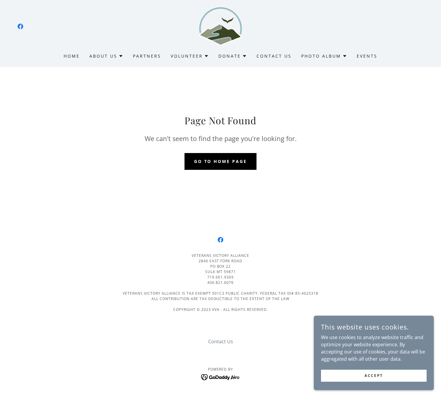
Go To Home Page (220, 161)
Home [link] (72, 56)
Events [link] (367, 56)
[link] (20, 26)
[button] (106, 56)
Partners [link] (147, 56)
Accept (373, 375)
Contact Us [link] (274, 56)
